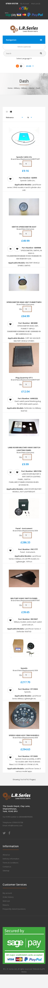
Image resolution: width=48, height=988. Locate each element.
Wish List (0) (35, 4)
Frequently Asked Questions (14, 909)
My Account (24, 4)
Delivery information (11, 858)
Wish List (6, 901)
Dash (38, 88)
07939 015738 (12, 3)
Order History (8, 897)
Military (17, 88)
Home (10, 88)
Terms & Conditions (10, 862)
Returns (6, 905)
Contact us (7, 866)
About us (6, 855)
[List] (11, 111)
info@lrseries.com (15, 825)
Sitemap (6, 870)
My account (7, 893)
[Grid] (7, 111)
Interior (32, 88)
